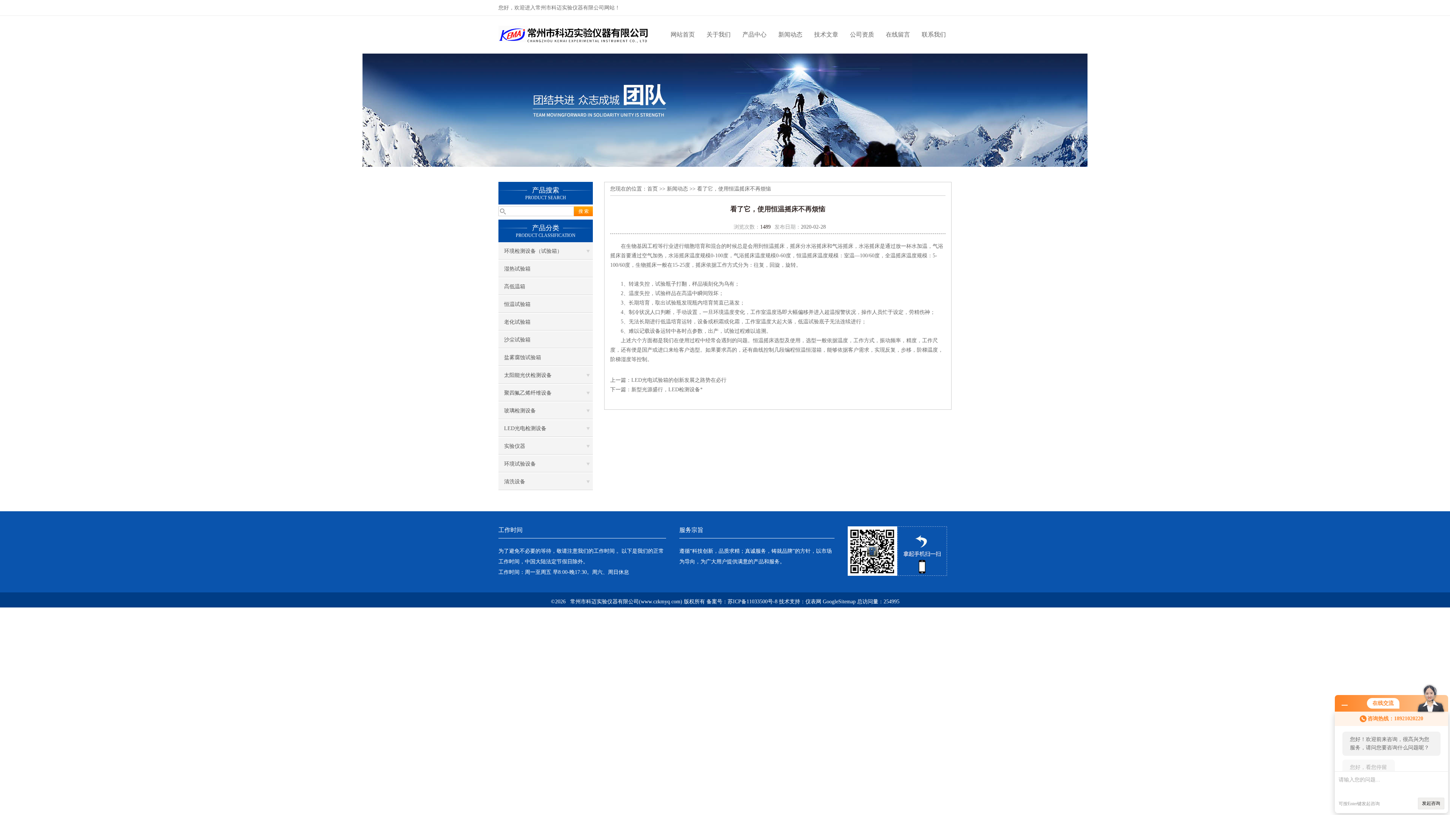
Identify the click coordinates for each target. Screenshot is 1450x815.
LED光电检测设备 (525, 428)
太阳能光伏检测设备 (528, 375)
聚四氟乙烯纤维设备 (528, 393)
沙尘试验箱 (517, 340)
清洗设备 (514, 481)
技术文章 (826, 34)
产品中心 (754, 34)
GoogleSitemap (839, 601)
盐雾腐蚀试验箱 (522, 357)
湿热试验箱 (517, 269)
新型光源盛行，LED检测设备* (667, 389)
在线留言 (898, 34)
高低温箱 (514, 286)
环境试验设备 (520, 464)
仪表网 (813, 601)
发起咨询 (1431, 803)
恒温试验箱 (517, 304)
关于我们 (718, 34)
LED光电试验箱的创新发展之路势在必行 (679, 380)
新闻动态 (790, 34)
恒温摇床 (774, 246)
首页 (652, 189)
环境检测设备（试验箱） (533, 251)
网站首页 (683, 34)
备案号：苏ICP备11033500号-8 (741, 601)
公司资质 (862, 34)
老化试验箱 (517, 322)
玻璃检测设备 (520, 411)
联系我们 (934, 34)
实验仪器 (514, 446)
